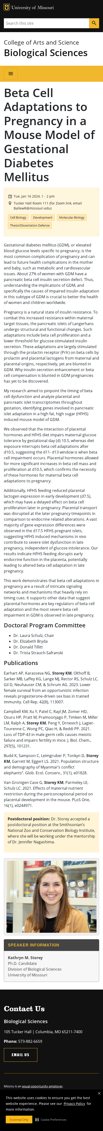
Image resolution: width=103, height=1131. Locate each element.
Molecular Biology (72, 217)
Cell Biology (18, 217)
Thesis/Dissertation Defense (30, 225)
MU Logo (7, 7)
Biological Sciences (46, 52)
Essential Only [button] (19, 1120)
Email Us (20, 1054)
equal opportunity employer (42, 1086)
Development (42, 217)
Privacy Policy (74, 1103)
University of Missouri (32, 8)
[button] (51, 1119)
